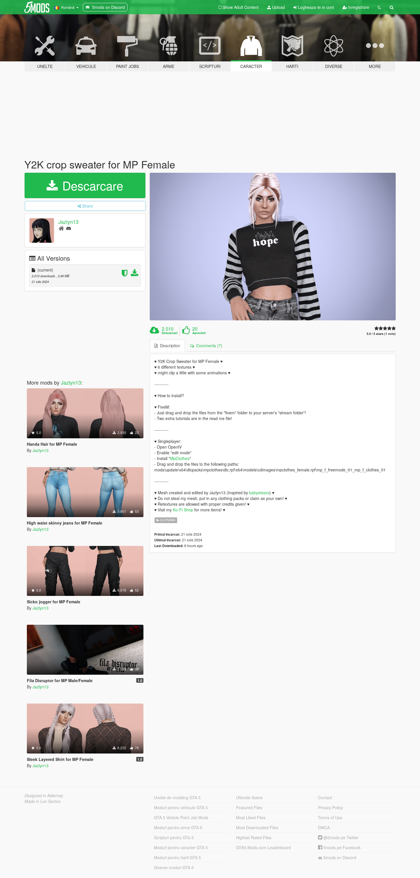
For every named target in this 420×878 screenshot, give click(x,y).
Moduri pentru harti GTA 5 (177, 857)
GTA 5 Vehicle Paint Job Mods (181, 817)
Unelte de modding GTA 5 (177, 797)
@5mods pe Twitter (340, 837)
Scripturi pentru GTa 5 (174, 837)
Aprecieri (199, 333)
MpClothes (179, 458)
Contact (325, 797)
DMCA (324, 827)
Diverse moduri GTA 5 (174, 867)
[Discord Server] (68, 228)
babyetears (259, 492)
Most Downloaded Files (257, 827)
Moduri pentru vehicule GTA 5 (181, 807)
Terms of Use (330, 817)
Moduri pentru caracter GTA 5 (181, 847)
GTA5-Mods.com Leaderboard (263, 847)
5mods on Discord (339, 857)
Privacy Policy (330, 807)
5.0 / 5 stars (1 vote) (381, 333)
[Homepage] (61, 228)
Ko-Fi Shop (183, 510)
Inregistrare (358, 7)
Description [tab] (169, 345)
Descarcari (169, 333)
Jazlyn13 (68, 221)
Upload (278, 7)
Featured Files (249, 807)
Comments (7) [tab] (208, 345)
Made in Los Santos (43, 801)
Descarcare (91, 185)
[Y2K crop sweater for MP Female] (273, 246)
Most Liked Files (250, 817)
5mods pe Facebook (341, 847)
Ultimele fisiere (249, 797)
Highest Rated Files (253, 837)
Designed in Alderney (44, 795)
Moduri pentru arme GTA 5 (178, 827)
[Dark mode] (379, 7)
